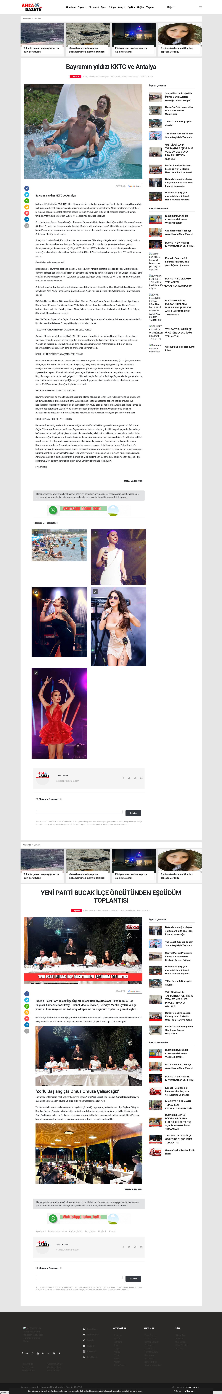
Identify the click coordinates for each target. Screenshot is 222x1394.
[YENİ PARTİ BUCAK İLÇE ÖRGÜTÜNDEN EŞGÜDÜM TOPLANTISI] (83, 950)
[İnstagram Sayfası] (34, 1353)
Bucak (100, 1097)
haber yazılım (126, 1387)
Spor (103, 7)
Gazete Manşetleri (153, 1365)
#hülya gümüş (75, 1231)
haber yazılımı (89, 1387)
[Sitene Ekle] (61, 1353)
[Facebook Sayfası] (23, 1353)
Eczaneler (149, 1345)
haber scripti (113, 1387)
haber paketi (102, 1387)
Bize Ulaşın (91, 1357)
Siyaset (82, 7)
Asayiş (121, 7)
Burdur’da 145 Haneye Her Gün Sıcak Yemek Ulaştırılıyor (179, 111)
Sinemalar (149, 1355)
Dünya (112, 7)
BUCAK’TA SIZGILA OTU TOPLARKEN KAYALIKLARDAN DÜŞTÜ (178, 282)
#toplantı (102, 1231)
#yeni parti (41, 1231)
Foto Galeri (92, 1329)
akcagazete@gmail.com (67, 781)
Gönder (133, 813)
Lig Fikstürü (150, 1348)
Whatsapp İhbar (54, 1367)
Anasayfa (27, 19)
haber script (138, 1387)
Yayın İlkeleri (28, 1367)
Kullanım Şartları (54, 1364)
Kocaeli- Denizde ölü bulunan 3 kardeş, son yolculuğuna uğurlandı (177, 262)
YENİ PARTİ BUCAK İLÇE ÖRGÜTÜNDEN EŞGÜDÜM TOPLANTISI (178, 333)
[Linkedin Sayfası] (44, 1353)
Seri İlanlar (149, 1358)
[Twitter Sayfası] (28, 1353)
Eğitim (131, 7)
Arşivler (91, 1346)
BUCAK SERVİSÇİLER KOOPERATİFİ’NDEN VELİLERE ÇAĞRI (176, 220)
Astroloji (179, 1348)
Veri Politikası (28, 1370)
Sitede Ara (180, 1335)
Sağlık (140, 7)
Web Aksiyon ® (192, 1387)
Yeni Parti (91, 1097)
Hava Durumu (151, 1335)
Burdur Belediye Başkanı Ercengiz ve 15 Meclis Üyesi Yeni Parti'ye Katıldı (178, 169)
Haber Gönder (53, 1370)
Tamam (190, 1391)
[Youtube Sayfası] (39, 1353)
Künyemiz (92, 1351)
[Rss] (50, 1353)
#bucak (112, 1231)
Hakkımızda (27, 1364)
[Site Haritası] (55, 1353)
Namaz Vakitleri (152, 1342)
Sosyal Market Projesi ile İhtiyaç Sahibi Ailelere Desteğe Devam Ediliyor (178, 97)
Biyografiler (180, 1342)
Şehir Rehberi (151, 1362)
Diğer (170, 7)
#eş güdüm (90, 1231)
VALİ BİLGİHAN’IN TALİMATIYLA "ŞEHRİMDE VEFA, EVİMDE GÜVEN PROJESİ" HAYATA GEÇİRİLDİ (179, 152)
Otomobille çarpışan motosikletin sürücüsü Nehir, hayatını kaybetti (177, 196)
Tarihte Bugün (151, 1352)
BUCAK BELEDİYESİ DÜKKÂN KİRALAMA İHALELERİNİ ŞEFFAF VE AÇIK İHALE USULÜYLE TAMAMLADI (178, 307)
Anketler (179, 1338)
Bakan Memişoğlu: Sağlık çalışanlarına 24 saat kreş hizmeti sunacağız (179, 183)
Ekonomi (94, 7)
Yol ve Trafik (150, 1338)
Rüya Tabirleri (181, 1345)
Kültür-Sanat (119, 1365)
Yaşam (149, 7)
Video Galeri (93, 1334)
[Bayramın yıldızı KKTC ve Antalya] (83, 131)
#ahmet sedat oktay (57, 1231)
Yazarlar (90, 1340)
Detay (178, 1391)
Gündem (71, 7)
